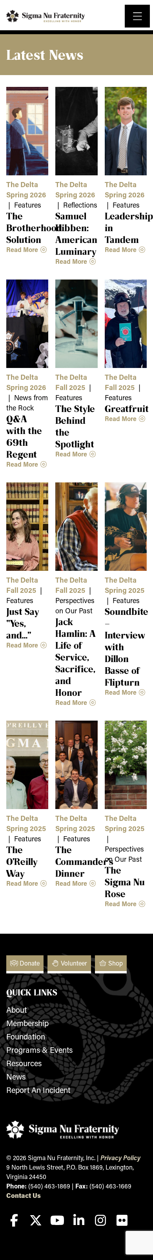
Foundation (25, 1036)
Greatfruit (127, 408)
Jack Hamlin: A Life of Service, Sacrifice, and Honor (75, 657)
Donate (29, 963)
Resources (24, 1063)
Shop (115, 963)
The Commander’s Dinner (84, 861)
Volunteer (73, 963)
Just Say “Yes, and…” (22, 623)
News (16, 1076)
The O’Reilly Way (22, 861)
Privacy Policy (120, 1157)
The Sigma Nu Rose (125, 882)
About (16, 1009)
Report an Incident (38, 1090)
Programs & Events (39, 1050)
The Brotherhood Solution (34, 227)
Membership (27, 1023)
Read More (23, 249)
